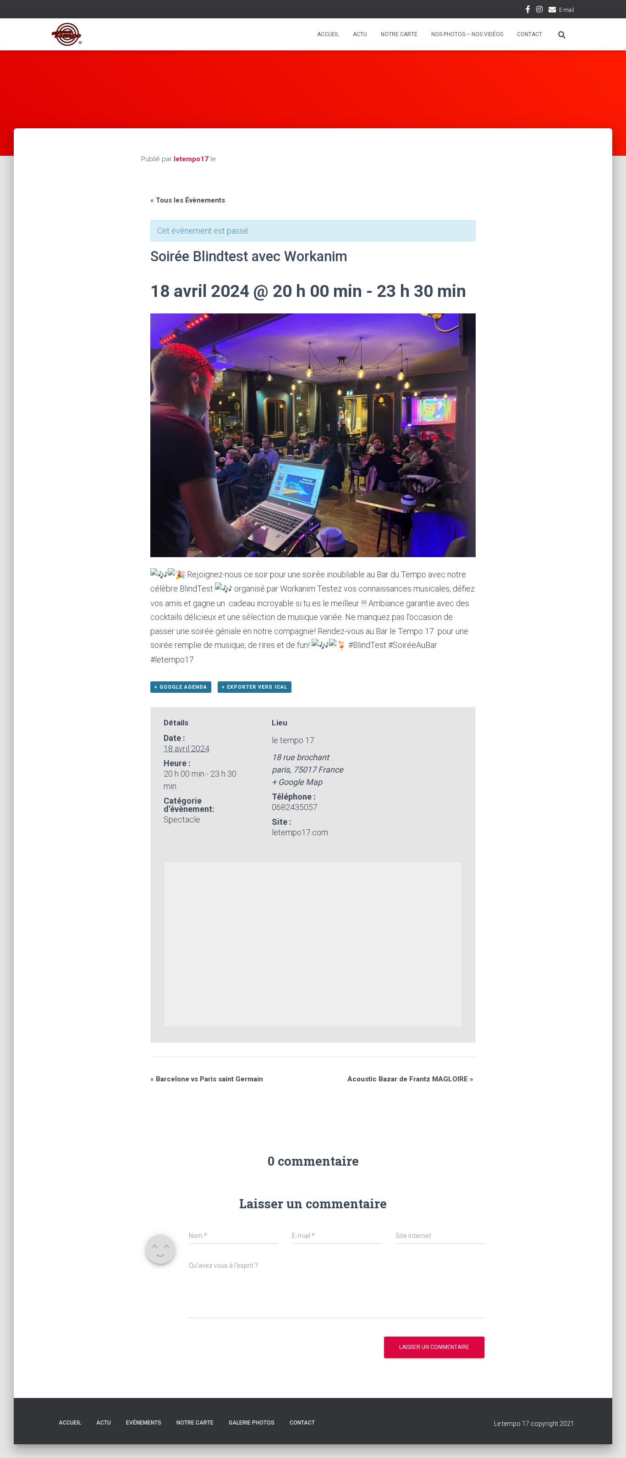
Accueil (328, 34)
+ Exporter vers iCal (254, 687)
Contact (529, 34)
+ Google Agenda (180, 687)
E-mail (566, 10)
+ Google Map (297, 782)
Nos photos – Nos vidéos (467, 34)
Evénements (143, 1423)
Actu (360, 34)
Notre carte (399, 34)
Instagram (539, 10)
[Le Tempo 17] (66, 34)
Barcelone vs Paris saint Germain (206, 1079)
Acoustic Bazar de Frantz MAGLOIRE (410, 1079)
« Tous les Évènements (187, 200)
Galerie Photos (252, 1423)
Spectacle (182, 819)
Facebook (528, 10)
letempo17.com (300, 832)
